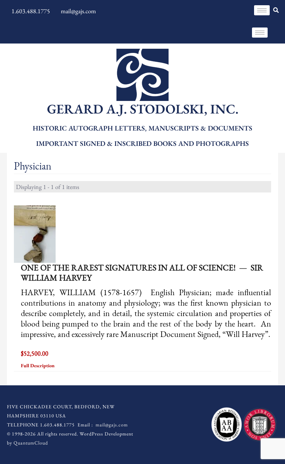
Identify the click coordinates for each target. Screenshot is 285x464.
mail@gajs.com (112, 425)
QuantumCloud (31, 443)
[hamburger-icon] (262, 10)
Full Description (38, 365)
